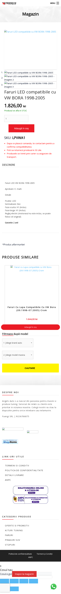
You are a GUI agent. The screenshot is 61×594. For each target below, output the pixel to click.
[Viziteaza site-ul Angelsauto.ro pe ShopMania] (10, 441)
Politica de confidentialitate (24, 470)
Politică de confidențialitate (20, 554)
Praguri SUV (12, 539)
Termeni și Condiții (44, 554)
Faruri (9, 535)
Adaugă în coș (21, 128)
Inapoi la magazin (24, 574)
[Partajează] (23, 581)
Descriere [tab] (8, 164)
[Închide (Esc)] (33, 581)
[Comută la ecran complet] (14, 581)
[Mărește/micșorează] (4, 581)
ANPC (8, 479)
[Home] (7, 3)
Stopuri (10, 544)
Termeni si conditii (17, 465)
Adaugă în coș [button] (30, 327)
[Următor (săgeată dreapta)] (14, 589)
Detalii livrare (14, 475)
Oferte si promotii (17, 525)
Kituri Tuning (14, 530)
